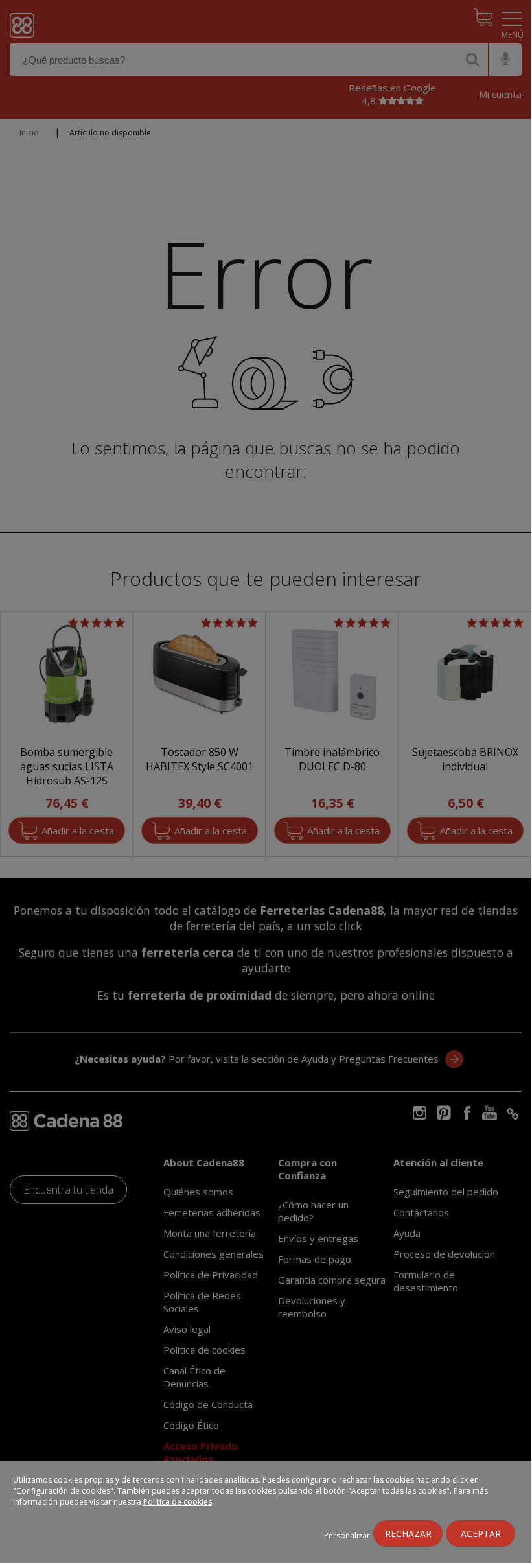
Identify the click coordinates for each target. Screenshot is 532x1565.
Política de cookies (177, 1501)
